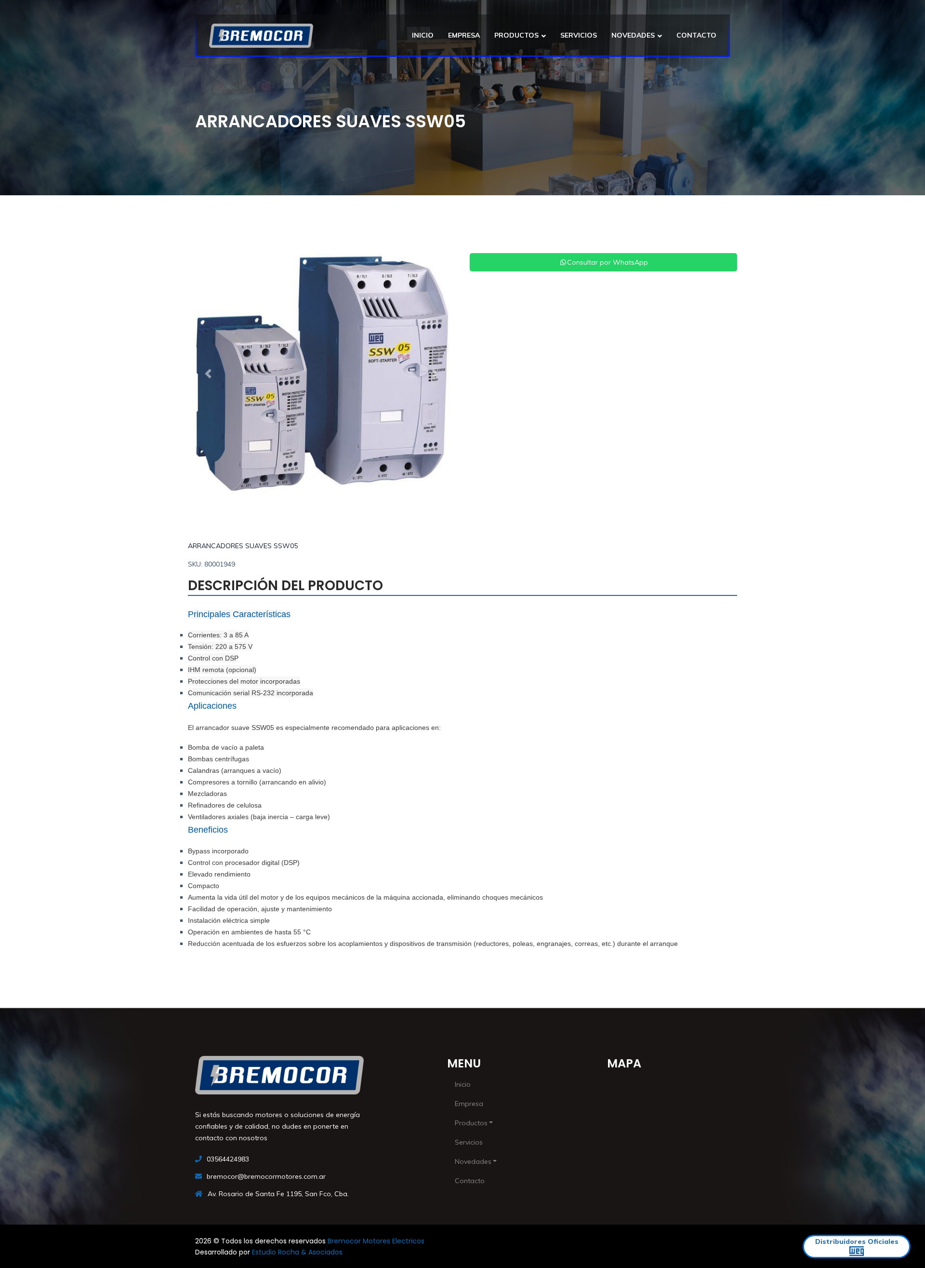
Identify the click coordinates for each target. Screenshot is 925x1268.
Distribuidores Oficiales (857, 1241)
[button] (208, 373)
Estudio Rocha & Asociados (297, 1252)
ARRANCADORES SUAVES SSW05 (243, 545)
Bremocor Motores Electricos (376, 1241)
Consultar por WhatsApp (607, 262)
